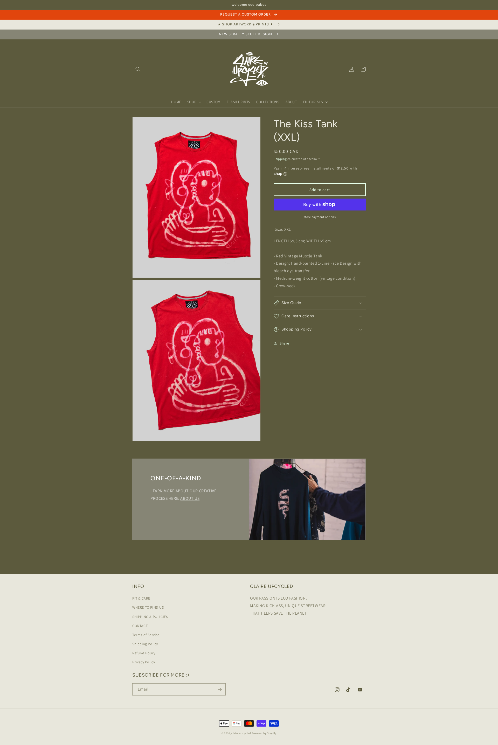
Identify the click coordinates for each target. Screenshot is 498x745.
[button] (138, 69)
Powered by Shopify (264, 733)
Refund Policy (143, 653)
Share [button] (284, 343)
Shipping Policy (145, 644)
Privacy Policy (143, 662)
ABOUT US (189, 498)
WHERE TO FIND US (148, 607)
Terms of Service (146, 634)
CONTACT (140, 625)
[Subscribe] (219, 689)
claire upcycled (241, 733)
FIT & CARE (141, 598)
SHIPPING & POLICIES (150, 616)
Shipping (280, 159)
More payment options (320, 217)
